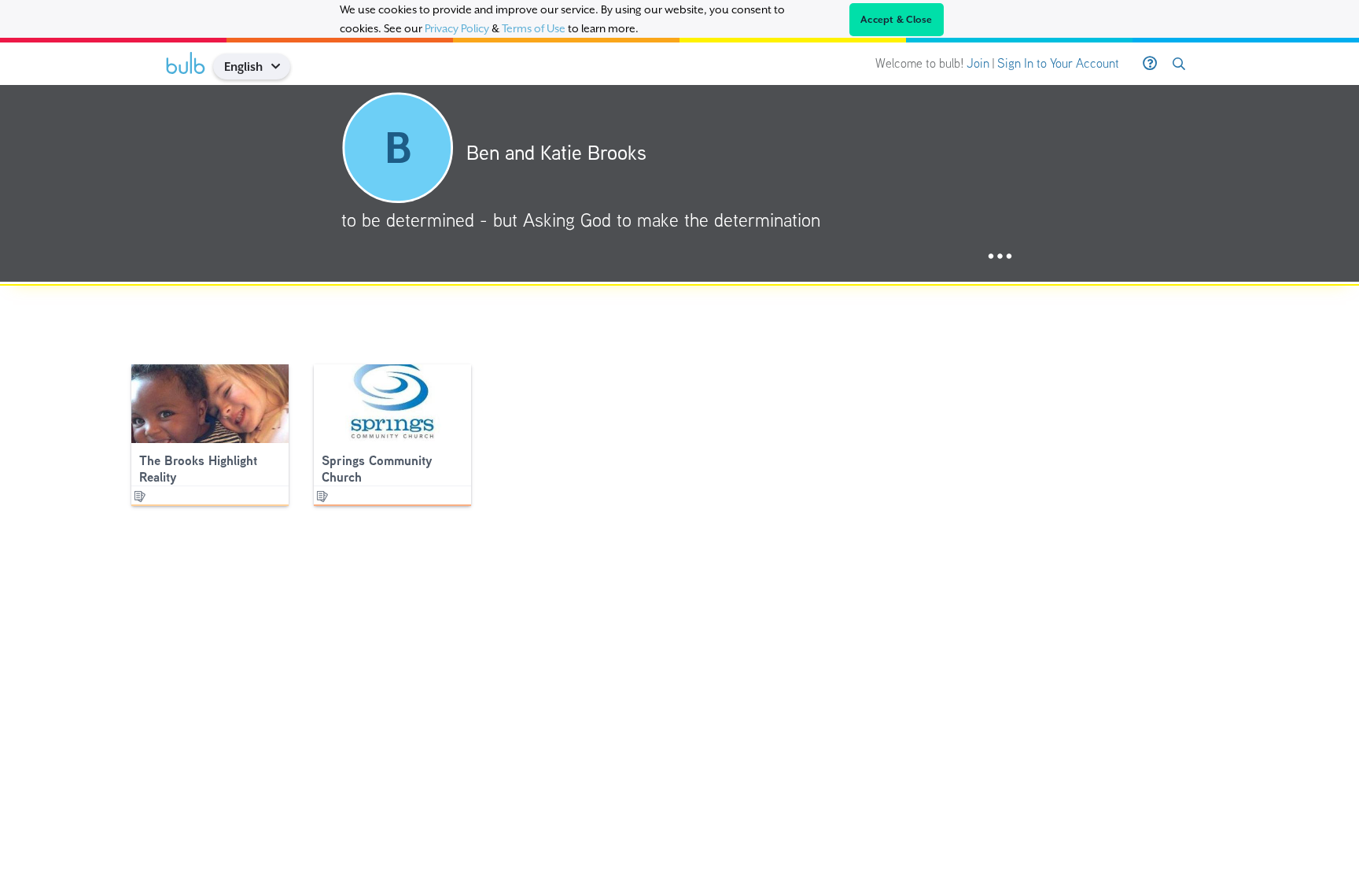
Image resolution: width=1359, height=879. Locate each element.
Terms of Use (533, 28)
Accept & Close (896, 19)
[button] (281, 66)
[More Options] (1000, 256)
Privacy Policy (457, 28)
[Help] (1150, 63)
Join (978, 63)
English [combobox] (243, 66)
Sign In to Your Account (1058, 63)
